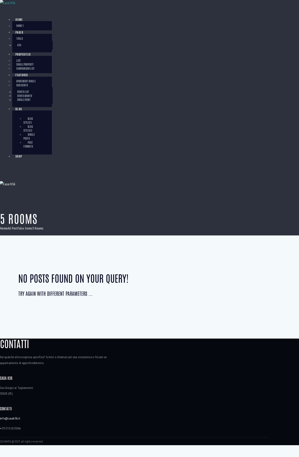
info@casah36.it (10, 418)
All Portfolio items (20, 228)
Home (4, 228)
